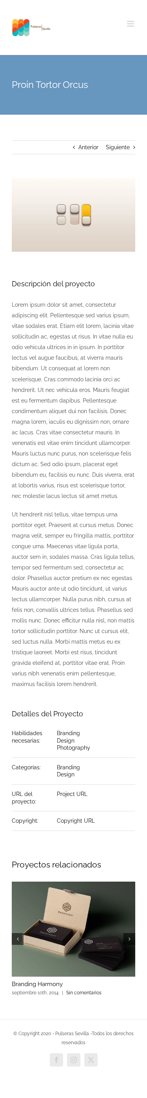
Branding (68, 733)
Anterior (88, 147)
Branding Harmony (37, 984)
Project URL (72, 794)
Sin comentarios (84, 993)
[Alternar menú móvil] (131, 24)
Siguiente (118, 147)
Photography (73, 748)
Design (65, 740)
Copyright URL (76, 821)
